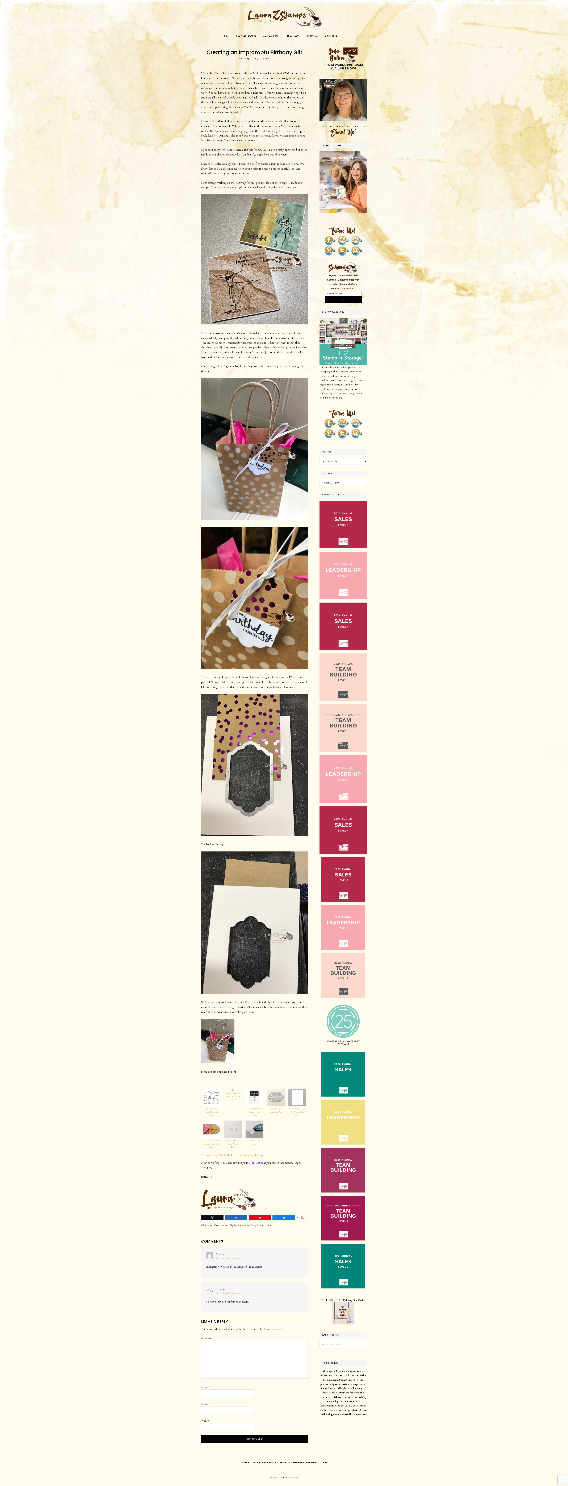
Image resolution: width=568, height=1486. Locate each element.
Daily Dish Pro (270, 1462)
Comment (208, 1338)
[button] (344, 33)
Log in (324, 1462)
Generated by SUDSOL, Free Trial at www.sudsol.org (233, 1155)
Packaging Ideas (264, 1225)
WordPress (312, 1462)
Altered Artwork (221, 1225)
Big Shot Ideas (236, 1225)
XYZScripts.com (294, 1477)
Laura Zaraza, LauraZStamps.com (284, 17)
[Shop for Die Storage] (343, 319)
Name (205, 1387)
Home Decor (249, 1225)
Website (205, 1420)
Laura (218, 1289)
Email (205, 1404)
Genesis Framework (293, 1462)
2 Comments (265, 58)
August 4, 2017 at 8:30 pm (227, 1257)
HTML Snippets (273, 1477)
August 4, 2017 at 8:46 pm (228, 1292)
